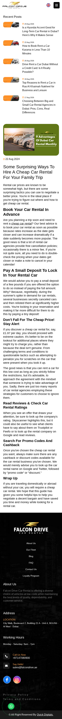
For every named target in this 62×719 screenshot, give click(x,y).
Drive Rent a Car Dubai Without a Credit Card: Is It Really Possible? (40, 68)
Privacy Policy (16, 694)
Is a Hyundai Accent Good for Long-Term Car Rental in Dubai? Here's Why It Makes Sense (40, 31)
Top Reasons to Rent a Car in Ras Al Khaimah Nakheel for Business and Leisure (38, 86)
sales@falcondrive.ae (25, 667)
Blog (31, 556)
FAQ (31, 562)
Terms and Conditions (22, 699)
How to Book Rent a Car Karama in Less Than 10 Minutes (36, 50)
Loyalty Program (31, 575)
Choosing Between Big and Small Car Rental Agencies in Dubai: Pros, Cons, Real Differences (38, 107)
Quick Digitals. (45, 714)
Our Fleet (31, 549)
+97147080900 (21, 658)
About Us (31, 543)
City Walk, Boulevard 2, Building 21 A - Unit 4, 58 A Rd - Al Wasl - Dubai (30, 625)
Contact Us (31, 569)
